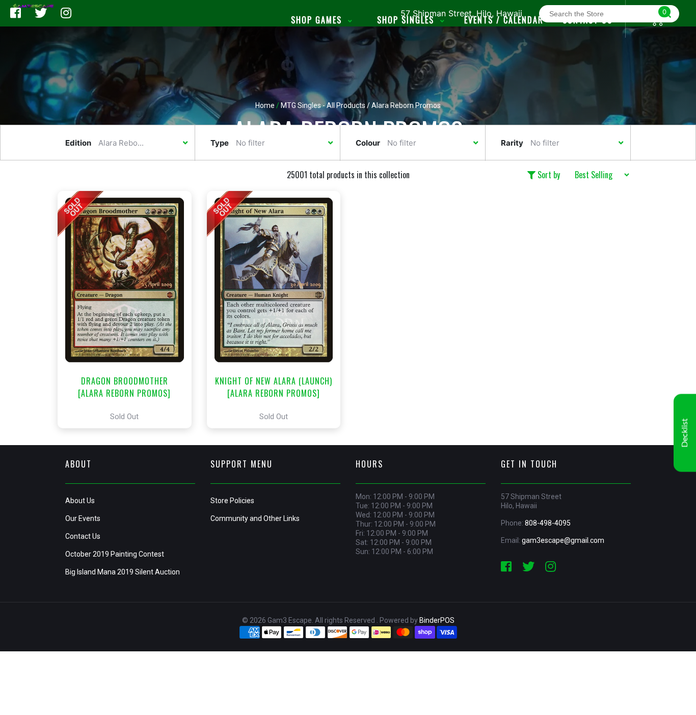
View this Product (129, 310)
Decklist (685, 433)
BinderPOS (436, 620)
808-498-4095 (548, 523)
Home (265, 105)
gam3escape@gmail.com (563, 540)
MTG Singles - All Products (323, 105)
